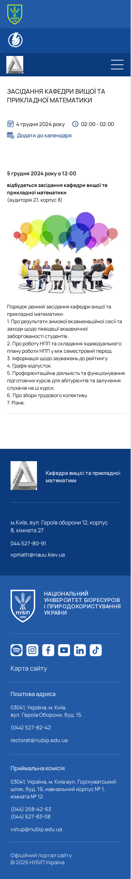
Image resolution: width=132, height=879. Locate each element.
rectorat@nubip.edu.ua (39, 740)
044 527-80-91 (28, 543)
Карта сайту (29, 668)
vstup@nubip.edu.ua (36, 829)
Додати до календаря (44, 135)
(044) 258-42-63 (31, 809)
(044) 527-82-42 (31, 727)
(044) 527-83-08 (31, 816)
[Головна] (15, 14)
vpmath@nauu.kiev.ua (38, 554)
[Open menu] (117, 65)
